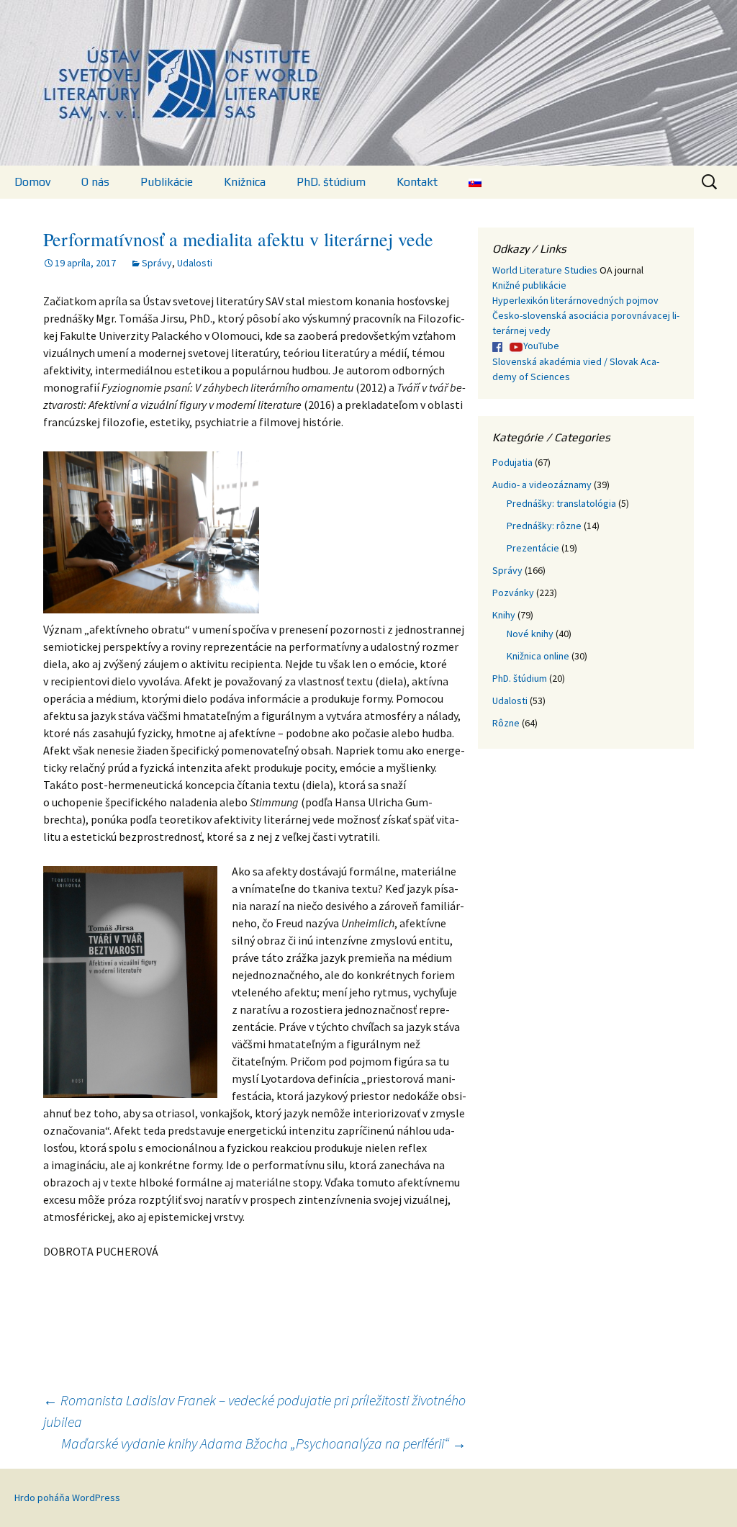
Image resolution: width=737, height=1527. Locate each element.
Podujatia (512, 462)
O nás (95, 182)
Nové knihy (530, 633)
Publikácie (166, 182)
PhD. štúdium (331, 182)
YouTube (541, 345)
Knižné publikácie (529, 285)
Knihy (503, 614)
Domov (32, 182)
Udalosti (194, 262)
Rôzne (506, 722)
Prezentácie (533, 547)
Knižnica (245, 182)
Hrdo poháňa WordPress (67, 1497)
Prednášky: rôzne (544, 525)
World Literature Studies (544, 269)
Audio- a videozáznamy (542, 484)
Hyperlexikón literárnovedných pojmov (575, 300)
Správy (157, 262)
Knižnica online (538, 655)
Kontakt (417, 182)
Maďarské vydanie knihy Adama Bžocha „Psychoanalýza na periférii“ (263, 1443)
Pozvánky (513, 592)
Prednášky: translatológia (561, 503)
